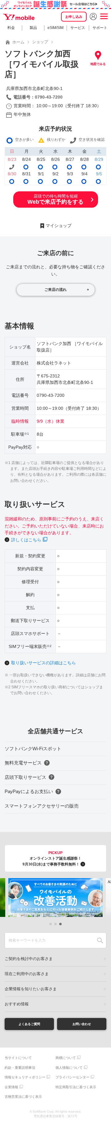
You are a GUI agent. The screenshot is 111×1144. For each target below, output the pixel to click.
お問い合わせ (81, 1024)
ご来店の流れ (55, 289)
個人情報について (69, 1067)
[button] (50, 924)
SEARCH (100, 940)
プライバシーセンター (72, 1077)
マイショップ (59, 225)
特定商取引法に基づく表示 (76, 1087)
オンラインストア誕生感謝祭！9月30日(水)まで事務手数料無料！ (52, 858)
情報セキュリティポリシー (25, 1077)
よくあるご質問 (29, 1024)
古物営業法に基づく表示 (23, 1096)
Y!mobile (19, 17)
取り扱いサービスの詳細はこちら (43, 662)
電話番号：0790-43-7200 (38, 97)
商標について (66, 1058)
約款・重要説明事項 (20, 1067)
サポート (99, 28)
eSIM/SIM (55, 28)
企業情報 (11, 1087)
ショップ (40, 41)
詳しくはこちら (26, 539)
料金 (11, 28)
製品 (33, 28)
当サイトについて (18, 1058)
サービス (77, 28)
